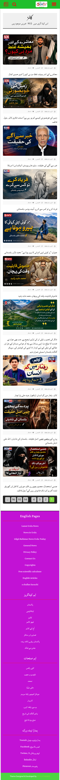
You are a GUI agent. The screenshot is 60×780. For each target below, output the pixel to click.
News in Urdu (30, 532)
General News (30, 545)
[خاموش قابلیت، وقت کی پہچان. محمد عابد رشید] (30, 271)
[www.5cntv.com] (41, 4)
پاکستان (30, 605)
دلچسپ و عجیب (30, 674)
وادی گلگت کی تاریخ (30, 714)
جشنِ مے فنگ (30, 648)
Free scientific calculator (30, 571)
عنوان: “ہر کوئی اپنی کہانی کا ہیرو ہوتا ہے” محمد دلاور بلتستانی (30, 252)
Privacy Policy (30, 552)
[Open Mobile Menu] (54, 4)
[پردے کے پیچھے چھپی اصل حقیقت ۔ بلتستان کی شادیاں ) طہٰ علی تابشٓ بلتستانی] (30, 414)
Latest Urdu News (30, 526)
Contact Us (30, 558)
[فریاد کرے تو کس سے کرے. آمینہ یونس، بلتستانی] (30, 184)
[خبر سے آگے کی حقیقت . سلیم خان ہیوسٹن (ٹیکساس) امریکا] (30, 140)
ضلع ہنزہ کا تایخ (30, 720)
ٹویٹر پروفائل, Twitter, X (30, 753)
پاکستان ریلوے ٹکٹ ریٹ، (30, 641)
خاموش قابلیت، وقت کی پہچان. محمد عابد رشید (37, 296)
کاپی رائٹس (30, 668)
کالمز (30, 618)
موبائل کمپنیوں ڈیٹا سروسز (30, 694)
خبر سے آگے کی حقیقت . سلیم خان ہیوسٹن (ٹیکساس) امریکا (32, 165)
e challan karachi (30, 584)
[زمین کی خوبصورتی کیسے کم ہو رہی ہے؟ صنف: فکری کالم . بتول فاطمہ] (30, 93)
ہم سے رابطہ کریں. (30, 707)
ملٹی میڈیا (30, 687)
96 (13, 499)
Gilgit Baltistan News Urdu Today (30, 539)
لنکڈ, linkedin (30, 760)
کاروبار (30, 701)
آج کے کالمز (30, 628)
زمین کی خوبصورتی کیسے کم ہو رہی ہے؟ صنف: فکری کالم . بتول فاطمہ (30, 119)
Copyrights (30, 565)
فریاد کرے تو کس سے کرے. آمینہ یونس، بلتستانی (37, 209)
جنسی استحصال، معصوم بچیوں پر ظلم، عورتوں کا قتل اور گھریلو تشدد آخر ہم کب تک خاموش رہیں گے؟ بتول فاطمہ (30, 488)
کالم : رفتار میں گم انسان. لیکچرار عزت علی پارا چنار (36, 395)
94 (25, 499)
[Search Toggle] (14, 4)
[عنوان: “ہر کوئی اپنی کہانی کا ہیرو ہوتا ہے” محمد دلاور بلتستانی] (30, 227)
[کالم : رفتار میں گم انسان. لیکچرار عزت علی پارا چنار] (30, 370)
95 (19, 499)
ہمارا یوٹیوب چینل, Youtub (30, 740)
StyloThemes (43, 776)
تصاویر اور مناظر (30, 635)
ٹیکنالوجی (30, 611)
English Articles (30, 578)
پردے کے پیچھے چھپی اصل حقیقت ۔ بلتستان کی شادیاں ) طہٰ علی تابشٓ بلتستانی (30, 441)
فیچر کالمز (30, 622)
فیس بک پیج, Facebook (30, 747)
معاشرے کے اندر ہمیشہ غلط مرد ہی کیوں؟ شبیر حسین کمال (33, 74)
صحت (30, 681)
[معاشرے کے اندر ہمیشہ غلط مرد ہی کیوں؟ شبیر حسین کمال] (30, 49)
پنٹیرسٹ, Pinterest (30, 766)
